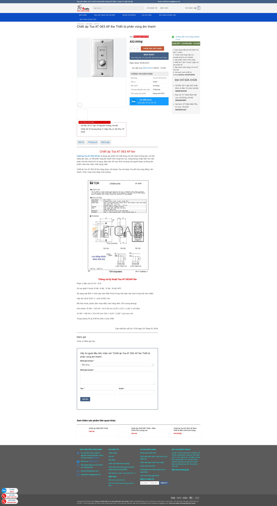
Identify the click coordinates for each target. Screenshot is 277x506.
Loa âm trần (146, 15)
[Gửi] (142, 8)
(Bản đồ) (95, 458)
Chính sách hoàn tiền (147, 466)
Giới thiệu (112, 460)
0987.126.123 (94, 461)
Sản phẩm (83, 15)
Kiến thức (164, 8)
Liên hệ (111, 456)
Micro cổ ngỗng (129, 15)
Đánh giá (105, 142)
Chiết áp (96, 24)
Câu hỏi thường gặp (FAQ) (149, 475)
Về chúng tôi (152, 8)
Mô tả (81, 142)
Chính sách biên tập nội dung (119, 463)
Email (121, 388)
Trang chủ (80, 24)
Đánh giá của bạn (87, 361)
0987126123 (148, 68)
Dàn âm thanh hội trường (104, 15)
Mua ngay (149, 56)
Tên (82, 388)
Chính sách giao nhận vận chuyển (152, 462)
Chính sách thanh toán (148, 453)
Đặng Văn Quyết (190, 503)
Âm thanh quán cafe (88, 19)
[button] (192, 8)
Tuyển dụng (113, 453)
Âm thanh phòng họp (167, 15)
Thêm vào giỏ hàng (152, 48)
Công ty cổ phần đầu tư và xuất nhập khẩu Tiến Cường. (112, 501)
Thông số (92, 142)
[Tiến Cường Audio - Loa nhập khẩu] (83, 8)
